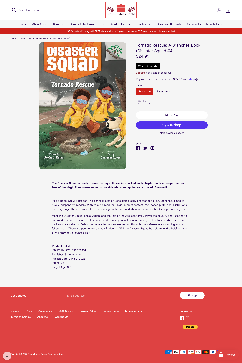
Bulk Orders (66, 311)
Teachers (142, 24)
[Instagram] (187, 317)
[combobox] (144, 102)
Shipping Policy (134, 311)
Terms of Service (21, 317)
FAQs (28, 311)
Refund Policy (110, 311)
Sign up (192, 295)
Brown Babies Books (37, 354)
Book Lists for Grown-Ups (86, 24)
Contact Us (61, 317)
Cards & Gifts (119, 24)
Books (57, 24)
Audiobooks (194, 24)
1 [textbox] (138, 103)
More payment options (172, 132)
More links (212, 24)
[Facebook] (182, 317)
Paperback (163, 91)
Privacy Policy (88, 311)
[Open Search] (14, 10)
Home (23, 24)
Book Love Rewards (169, 24)
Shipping (141, 72)
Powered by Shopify (57, 354)
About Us (38, 24)
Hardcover (144, 91)
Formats (139, 85)
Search (15, 311)
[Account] (219, 8)
